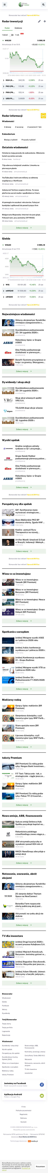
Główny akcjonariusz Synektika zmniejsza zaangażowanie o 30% (30, 322)
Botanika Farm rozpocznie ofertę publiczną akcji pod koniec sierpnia (27, 906)
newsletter (29, 1073)
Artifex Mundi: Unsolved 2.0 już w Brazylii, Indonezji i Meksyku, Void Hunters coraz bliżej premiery (30, 544)
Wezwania (28, 1059)
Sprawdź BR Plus (33, 15)
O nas (24, 1107)
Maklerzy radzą (7, 1071)
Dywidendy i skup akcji (10, 1046)
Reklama (23, 1118)
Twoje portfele (7, 1027)
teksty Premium (8, 1075)
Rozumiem (40, 1166)
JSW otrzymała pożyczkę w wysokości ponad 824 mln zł (29, 842)
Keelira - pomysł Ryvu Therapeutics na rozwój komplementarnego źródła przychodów (28, 534)
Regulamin (23, 1114)
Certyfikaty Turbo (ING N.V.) (35, 1055)
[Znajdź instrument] (43, 4)
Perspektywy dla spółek (11, 1053)
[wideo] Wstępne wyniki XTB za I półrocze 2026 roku (30, 668)
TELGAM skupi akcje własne (29, 408)
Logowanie (6, 1031)
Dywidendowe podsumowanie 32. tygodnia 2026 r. (29, 419)
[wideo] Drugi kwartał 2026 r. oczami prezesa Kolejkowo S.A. (30, 943)
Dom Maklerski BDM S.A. (28, 1137)
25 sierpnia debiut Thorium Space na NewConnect (28, 895)
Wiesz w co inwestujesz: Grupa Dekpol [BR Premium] (30, 610)
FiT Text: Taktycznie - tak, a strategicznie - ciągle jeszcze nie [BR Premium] (29, 776)
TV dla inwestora (31, 1069)
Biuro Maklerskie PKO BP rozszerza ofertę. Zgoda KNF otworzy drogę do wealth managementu (29, 524)
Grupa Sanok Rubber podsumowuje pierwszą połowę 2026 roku (30, 458)
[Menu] (4, 4)
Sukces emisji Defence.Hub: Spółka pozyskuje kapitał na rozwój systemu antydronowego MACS (30, 826)
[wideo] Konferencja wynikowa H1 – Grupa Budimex (30, 658)
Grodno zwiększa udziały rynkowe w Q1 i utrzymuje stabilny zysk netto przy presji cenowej (29, 450)
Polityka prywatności (23, 1110)
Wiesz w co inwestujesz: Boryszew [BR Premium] (26, 590)
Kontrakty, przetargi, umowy (35, 1052)
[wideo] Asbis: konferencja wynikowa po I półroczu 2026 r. (30, 648)
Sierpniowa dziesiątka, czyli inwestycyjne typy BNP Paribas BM (30, 718)
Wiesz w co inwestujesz (10, 1063)
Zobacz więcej (22, 228)
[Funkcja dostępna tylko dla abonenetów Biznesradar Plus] (43, 115)
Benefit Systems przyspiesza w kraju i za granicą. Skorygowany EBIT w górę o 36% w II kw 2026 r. (30, 364)
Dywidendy (6, 1013)
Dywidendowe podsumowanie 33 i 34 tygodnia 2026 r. (29, 331)
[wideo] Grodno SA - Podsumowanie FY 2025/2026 (30, 678)
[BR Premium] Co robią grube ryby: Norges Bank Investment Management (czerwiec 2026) (29, 766)
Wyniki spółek (7, 1049)
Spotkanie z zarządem (10, 1067)
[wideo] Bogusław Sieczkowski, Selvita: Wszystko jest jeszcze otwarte (30, 964)
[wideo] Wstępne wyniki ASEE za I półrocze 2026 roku (29, 639)
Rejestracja (6, 1035)
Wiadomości (6, 998)
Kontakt (23, 1122)
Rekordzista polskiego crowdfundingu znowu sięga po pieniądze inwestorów (30, 834)
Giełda (4, 1002)
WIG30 (8, 40)
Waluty (4, 1009)
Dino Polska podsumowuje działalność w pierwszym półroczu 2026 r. (27, 352)
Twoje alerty (6, 1024)
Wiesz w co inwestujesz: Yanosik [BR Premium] (26, 580)
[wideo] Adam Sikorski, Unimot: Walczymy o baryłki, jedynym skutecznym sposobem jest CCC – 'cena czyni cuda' (30, 975)
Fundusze (5, 1006)
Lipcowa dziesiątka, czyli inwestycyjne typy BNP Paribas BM (30, 738)
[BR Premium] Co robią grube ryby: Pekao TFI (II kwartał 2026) (29, 796)
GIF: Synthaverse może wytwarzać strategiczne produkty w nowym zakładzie (29, 512)
